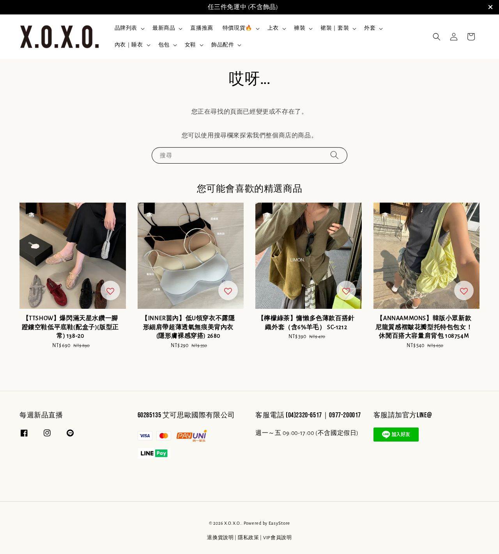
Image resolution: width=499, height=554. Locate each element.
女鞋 (190, 45)
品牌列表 (126, 28)
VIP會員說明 (277, 537)
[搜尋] (334, 155)
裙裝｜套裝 (334, 28)
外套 (369, 28)
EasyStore (279, 523)
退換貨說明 (220, 537)
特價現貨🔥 (237, 28)
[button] (436, 36)
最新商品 (163, 28)
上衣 (273, 28)
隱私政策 (248, 537)
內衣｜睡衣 (129, 45)
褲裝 (299, 28)
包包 (164, 45)
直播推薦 (201, 28)
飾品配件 (222, 45)
